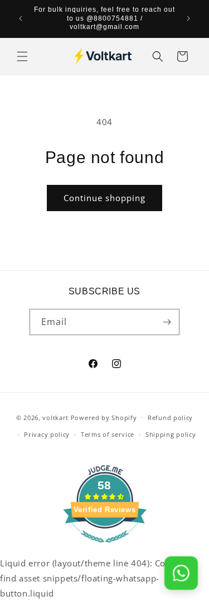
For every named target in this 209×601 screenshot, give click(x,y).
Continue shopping (104, 197)
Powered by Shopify (104, 417)
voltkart (55, 417)
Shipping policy (170, 434)
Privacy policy (47, 434)
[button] (22, 56)
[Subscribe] (166, 322)
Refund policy (170, 417)
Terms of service (107, 434)
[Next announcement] (188, 18)
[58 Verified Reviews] (105, 548)
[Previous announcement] (20, 18)
